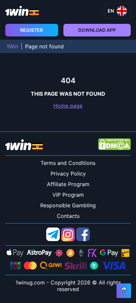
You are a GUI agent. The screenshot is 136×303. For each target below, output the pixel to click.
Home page (68, 105)
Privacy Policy (68, 173)
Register (31, 30)
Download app (97, 30)
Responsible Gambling (68, 205)
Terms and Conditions (68, 163)
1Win (12, 46)
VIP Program (68, 194)
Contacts (68, 216)
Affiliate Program (68, 184)
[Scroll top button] (124, 290)
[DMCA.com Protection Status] (114, 144)
